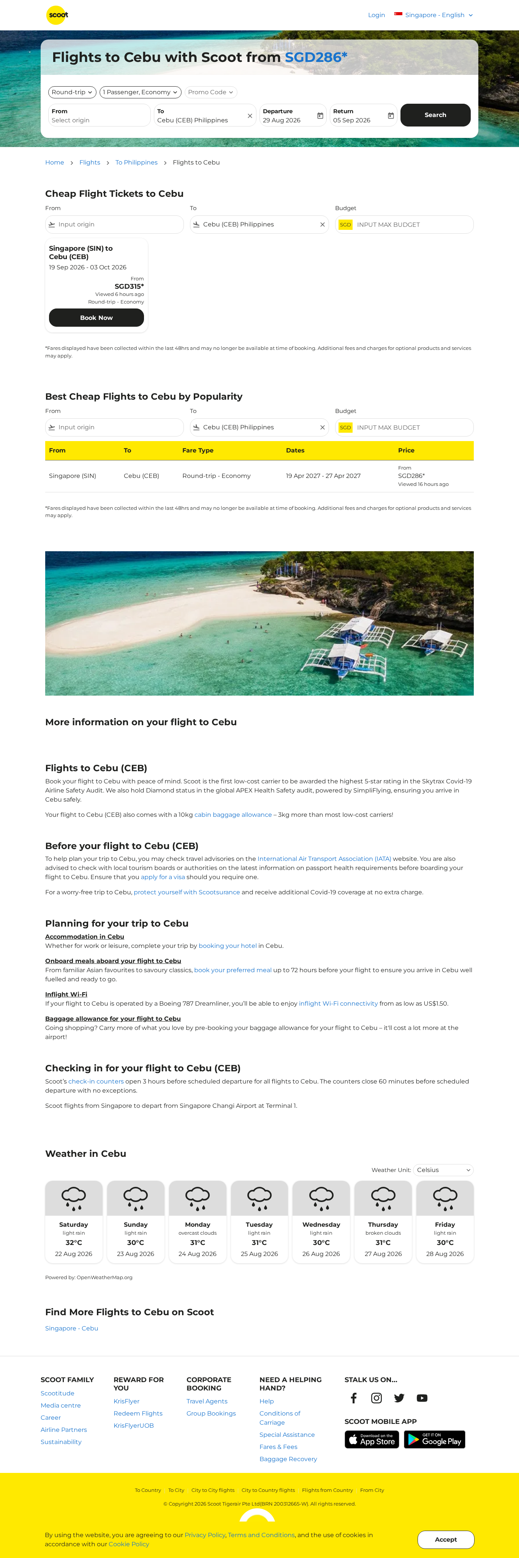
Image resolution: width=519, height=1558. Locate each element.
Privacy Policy (205, 1535)
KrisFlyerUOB (134, 1425)
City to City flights (212, 1490)
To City (176, 1490)
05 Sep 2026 (351, 120)
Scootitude (57, 1393)
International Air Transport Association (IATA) (324, 858)
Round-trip (68, 92)
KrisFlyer (126, 1401)
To (160, 111)
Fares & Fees (278, 1446)
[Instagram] (376, 1398)
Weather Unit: (391, 1170)
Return (343, 111)
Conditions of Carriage (280, 1418)
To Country (148, 1490)
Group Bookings (211, 1413)
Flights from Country (327, 1490)
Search (435, 115)
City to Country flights (268, 1490)
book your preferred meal (233, 970)
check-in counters (96, 1081)
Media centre (61, 1405)
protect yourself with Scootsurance (187, 892)
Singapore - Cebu (71, 1328)
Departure (278, 111)
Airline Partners (64, 1429)
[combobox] (99, 120)
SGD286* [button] (316, 57)
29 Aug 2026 (282, 120)
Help (267, 1401)
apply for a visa (163, 877)
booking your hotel (228, 945)
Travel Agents (207, 1401)
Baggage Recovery (288, 1459)
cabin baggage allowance (233, 814)
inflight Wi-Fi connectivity (338, 1003)
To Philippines (137, 162)
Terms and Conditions (261, 1535)
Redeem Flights (138, 1413)
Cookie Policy (129, 1544)
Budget (345, 208)
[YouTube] (422, 1398)
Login (376, 15)
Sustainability (61, 1442)
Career (51, 1417)
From (60, 111)
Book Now (96, 317)
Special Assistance (287, 1434)
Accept (446, 1539)
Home (54, 162)
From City (372, 1490)
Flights (89, 162)
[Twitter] (399, 1398)
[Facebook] (354, 1398)
